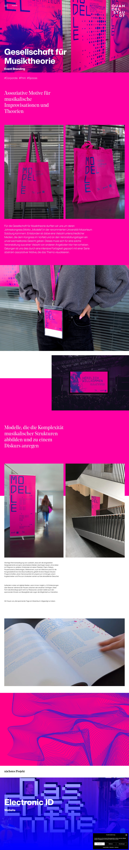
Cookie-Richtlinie (106, 847)
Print (23, 78)
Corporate (12, 78)
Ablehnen (111, 843)
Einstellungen (122, 843)
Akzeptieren (99, 843)
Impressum (116, 847)
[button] (126, 835)
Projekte (14, 5)
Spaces (33, 78)
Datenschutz (111, 847)
